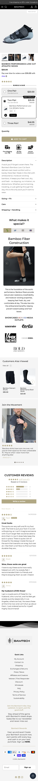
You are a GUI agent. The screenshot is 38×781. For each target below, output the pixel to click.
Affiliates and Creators (19, 675)
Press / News (19, 672)
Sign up (27, 767)
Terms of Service (19, 695)
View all (5, 366)
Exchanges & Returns (19, 669)
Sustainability (19, 698)
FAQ (19, 688)
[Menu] (2, 7)
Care (4, 204)
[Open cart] (33, 776)
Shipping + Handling (11, 210)
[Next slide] (31, 263)
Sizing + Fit (6, 199)
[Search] (6, 7)
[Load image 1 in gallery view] (19, 31)
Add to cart (20, 139)
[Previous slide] (6, 263)
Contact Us (19, 662)
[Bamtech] (19, 7)
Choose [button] (13, 115)
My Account (19, 659)
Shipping (19, 665)
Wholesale (19, 685)
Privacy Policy (19, 692)
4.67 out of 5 (24, 479)
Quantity (5, 131)
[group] (10, 382)
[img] (7, 515)
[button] (7, 82)
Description (7, 160)
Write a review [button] (19, 501)
